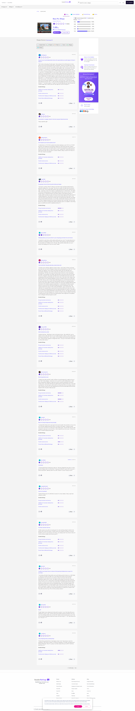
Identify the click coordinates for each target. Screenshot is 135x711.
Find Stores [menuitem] (3, 2)
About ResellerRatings (90, 683)
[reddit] (84, 111)
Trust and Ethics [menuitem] (9, 2)
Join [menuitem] (120, 2)
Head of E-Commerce (75, 698)
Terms (88, 688)
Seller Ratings (58, 683)
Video (57, 693)
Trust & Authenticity (90, 686)
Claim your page (88, 99)
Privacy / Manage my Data (91, 698)
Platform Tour (58, 681)
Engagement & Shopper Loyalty (77, 686)
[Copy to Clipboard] (87, 111)
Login (88, 693)
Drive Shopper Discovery (76, 681)
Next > (76, 667)
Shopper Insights (74, 688)
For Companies (130, 2)
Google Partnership (90, 681)
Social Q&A (58, 688)
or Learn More (89, 78)
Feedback (58, 695)
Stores (38, 11)
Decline (86, 706)
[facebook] (80, 111)
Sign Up (88, 695)
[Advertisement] (89, 46)
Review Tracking (59, 698)
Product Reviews (59, 686)
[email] (85, 111)
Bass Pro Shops (58, 19)
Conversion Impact (75, 683)
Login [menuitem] (123, 2)
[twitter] (82, 111)
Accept (78, 706)
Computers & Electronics (57, 21)
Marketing (73, 695)
